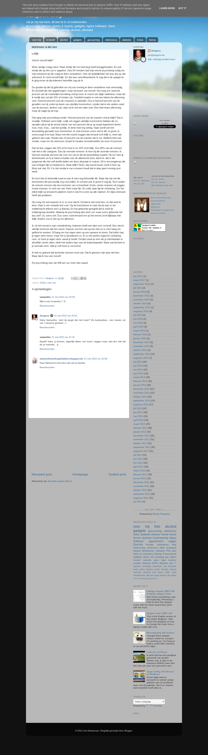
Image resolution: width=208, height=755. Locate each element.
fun (156, 578)
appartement (156, 541)
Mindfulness (148, 551)
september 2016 (141, 284)
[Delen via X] (78, 278)
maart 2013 (139, 424)
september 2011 (141, 494)
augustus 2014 (141, 358)
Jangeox (50, 278)
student (149, 569)
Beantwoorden (47, 306)
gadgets (77, 39)
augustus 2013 (141, 404)
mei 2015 (138, 323)
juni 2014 (138, 366)
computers (147, 554)
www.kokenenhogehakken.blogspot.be (61, 359)
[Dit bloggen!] (75, 278)
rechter (157, 569)
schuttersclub (139, 575)
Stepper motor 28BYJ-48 (159, 613)
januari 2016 (139, 292)
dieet (135, 554)
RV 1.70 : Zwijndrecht (142, 181)
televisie (146, 563)
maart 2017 (139, 280)
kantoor (172, 560)
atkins (146, 557)
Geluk (140, 39)
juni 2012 (138, 459)
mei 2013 (138, 416)
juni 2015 (138, 319)
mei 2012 (138, 463)
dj (140, 554)
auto (174, 551)
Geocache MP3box (158, 201)
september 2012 (141, 447)
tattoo (173, 575)
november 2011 (141, 486)
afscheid (147, 572)
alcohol (64, 39)
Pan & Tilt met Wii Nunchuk (161, 198)
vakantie (147, 560)
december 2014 (141, 342)
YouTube (137, 572)
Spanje (173, 569)
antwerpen (157, 566)
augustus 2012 (141, 451)
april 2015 (138, 327)
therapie (165, 569)
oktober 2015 (140, 303)
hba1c (160, 572)
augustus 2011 (140, 498)
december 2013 (141, 389)
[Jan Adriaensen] (135, 124)
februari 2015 (140, 334)
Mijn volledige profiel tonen (161, 59)
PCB (168, 551)
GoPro (155, 563)
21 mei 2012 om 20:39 (63, 297)
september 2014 (141, 354)
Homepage (80, 474)
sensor (137, 537)
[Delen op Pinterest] (85, 278)
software (160, 551)
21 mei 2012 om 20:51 (65, 316)
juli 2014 (137, 362)
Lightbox (137, 557)
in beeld (50, 39)
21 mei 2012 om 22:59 (95, 359)
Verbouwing (139, 548)
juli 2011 (137, 501)
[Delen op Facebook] (82, 278)
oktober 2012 (140, 443)
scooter (137, 563)
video (136, 534)
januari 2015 (139, 338)
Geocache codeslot (158, 213)
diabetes (126, 39)
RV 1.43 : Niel (139, 184)
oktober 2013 (140, 397)
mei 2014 (138, 369)
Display (137, 551)
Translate (157, 706)
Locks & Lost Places (157, 652)
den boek (154, 575)
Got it (182, 8)
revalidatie (146, 566)
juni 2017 (138, 276)
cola (165, 566)
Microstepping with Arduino (160, 633)
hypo (163, 560)
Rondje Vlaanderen (157, 544)
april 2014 (138, 373)
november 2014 (141, 346)
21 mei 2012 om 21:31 (63, 337)
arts (171, 563)
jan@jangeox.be (156, 55)
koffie (167, 572)
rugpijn (172, 541)
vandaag (159, 557)
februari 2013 (140, 428)
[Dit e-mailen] (72, 278)
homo (135, 569)
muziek (137, 560)
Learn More (167, 8)
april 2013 (138, 420)
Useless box (155, 207)
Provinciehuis (169, 554)
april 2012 (138, 467)
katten (173, 557)
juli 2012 (137, 455)
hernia (152, 39)
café (148, 575)
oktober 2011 (140, 490)
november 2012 (141, 439)
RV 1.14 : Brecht (157, 179)
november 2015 (141, 299)
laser (174, 572)
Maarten (164, 563)
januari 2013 (139, 432)
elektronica (111, 39)
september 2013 (141, 400)
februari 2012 (140, 474)
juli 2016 (137, 288)
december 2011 (141, 482)
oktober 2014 (140, 350)
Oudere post (117, 474)
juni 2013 (138, 412)
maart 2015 (139, 330)
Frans (135, 578)
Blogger (128, 731)
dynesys (147, 537)
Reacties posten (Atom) (60, 481)
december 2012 (141, 435)
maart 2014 (139, 377)
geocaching (93, 39)
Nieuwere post (42, 474)
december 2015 (141, 296)
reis (152, 557)
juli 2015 (137, 315)
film (169, 575)
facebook (172, 566)
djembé (151, 578)
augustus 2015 (141, 311)
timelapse (171, 548)
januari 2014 (139, 385)
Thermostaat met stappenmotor (162, 210)
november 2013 (141, 393)
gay (167, 557)
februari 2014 (140, 381)
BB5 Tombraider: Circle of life (162, 185)
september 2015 (141, 307)
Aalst (162, 548)
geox (156, 560)
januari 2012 (139, 478)
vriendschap (143, 578)
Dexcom (138, 544)
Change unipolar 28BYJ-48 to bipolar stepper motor (160, 592)
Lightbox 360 (156, 204)
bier (154, 572)
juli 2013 (137, 408)
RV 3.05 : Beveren (158, 182)
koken (142, 569)
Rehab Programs (161, 514)
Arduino (155, 534)
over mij (36, 39)
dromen (163, 575)
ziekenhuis (152, 548)
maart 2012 (139, 470)
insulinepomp (160, 537)
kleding (158, 554)
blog (174, 544)
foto (157, 526)
